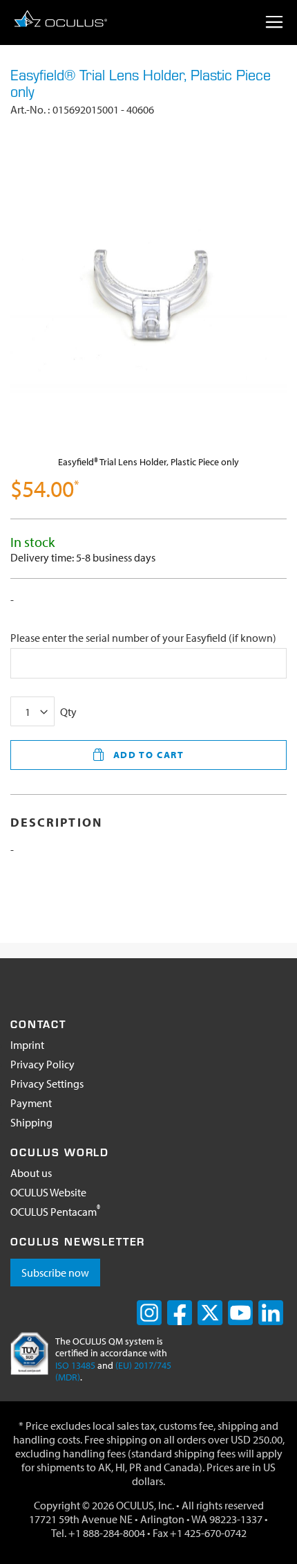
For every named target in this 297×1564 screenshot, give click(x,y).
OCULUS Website (48, 1192)
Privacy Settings (47, 1083)
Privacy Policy (42, 1064)
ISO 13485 (75, 1365)
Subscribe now (55, 1272)
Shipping (31, 1122)
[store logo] (60, 18)
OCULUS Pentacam (55, 1212)
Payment (31, 1103)
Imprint (27, 1045)
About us (31, 1173)
